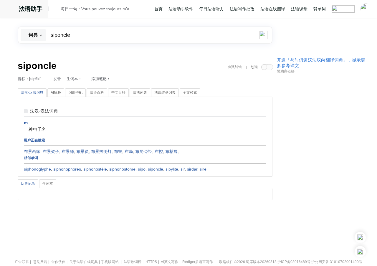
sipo (141, 169)
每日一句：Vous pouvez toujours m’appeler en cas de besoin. (97, 8)
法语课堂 (299, 8)
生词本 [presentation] (47, 183)
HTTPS (151, 262)
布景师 (68, 151)
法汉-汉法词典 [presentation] (32, 92)
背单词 (319, 8)
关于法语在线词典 (84, 262)
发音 (57, 79)
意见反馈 (40, 262)
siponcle (155, 169)
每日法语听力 (211, 8)
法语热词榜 (132, 262)
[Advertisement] (321, 165)
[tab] (32, 92)
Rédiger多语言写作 (197, 262)
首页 (158, 8)
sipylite (172, 169)
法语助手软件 (180, 8)
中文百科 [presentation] (118, 92)
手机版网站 (110, 262)
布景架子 (51, 151)
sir (183, 169)
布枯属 (171, 151)
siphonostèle (95, 169)
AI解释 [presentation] (56, 92)
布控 (159, 151)
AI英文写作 (169, 262)
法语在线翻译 (272, 8)
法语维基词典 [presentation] (165, 92)
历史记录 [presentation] (28, 183)
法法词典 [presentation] (140, 92)
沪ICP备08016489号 (293, 262)
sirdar (192, 169)
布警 (118, 151)
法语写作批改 (242, 8)
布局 (129, 151)
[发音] (56, 10)
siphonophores (67, 169)
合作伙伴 (58, 262)
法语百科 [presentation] (97, 92)
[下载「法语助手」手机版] (360, 237)
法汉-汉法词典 (44, 111)
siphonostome (122, 169)
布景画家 (32, 151)
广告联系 (22, 262)
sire (203, 169)
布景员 (82, 151)
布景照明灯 (101, 151)
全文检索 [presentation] (190, 92)
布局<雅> (143, 151)
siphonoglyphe (37, 169)
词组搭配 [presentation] (75, 92)
